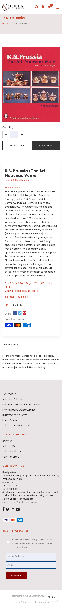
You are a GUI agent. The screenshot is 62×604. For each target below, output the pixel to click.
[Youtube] (18, 509)
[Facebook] (3, 509)
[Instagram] (12, 509)
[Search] (36, 7)
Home (6, 23)
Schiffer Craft (10, 457)
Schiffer (7, 441)
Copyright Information (39, 602)
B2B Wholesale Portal (15, 415)
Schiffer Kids (9, 446)
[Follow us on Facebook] (15, 313)
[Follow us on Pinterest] (24, 313)
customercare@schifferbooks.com (19, 502)
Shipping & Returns (14, 399)
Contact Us (9, 394)
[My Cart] (49, 7)
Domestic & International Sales (21, 404)
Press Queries (10, 420)
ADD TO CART (16, 145)
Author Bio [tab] (11, 344)
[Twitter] (8, 509)
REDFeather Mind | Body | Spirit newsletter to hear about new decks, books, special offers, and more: (33, 543)
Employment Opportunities (19, 410)
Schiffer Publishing (39, 596)
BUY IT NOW (45, 145)
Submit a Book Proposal (17, 425)
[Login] (43, 7)
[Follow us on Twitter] (19, 313)
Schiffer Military (11, 451)
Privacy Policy (19, 602)
